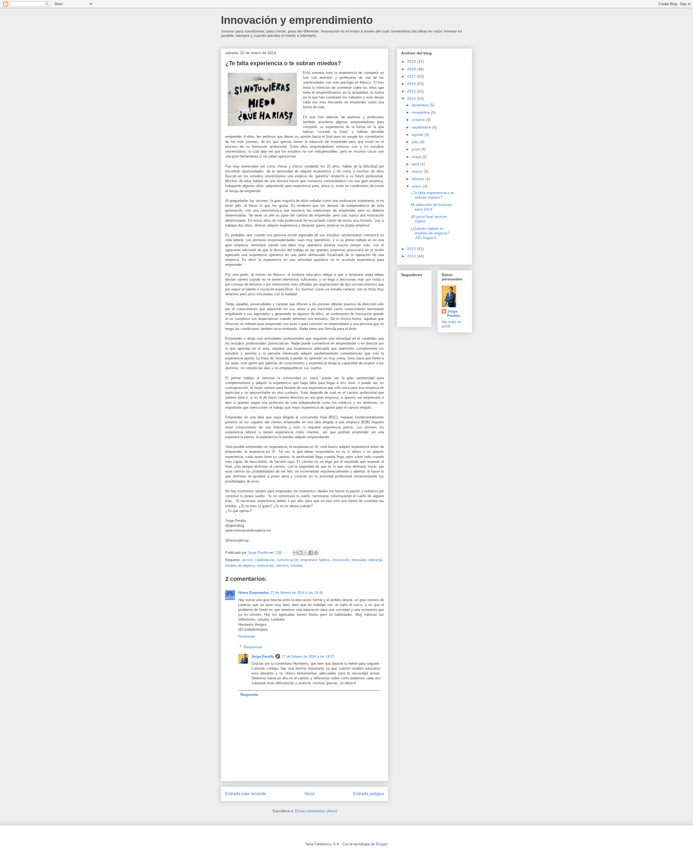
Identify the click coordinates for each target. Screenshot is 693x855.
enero (417, 186)
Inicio (310, 793)
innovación (340, 560)
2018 (412, 69)
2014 (412, 98)
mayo (417, 157)
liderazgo (375, 560)
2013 (412, 249)
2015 (412, 91)
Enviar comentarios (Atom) (316, 811)
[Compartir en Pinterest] (316, 552)
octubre (419, 119)
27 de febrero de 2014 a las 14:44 (296, 593)
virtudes (296, 566)
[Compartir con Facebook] (310, 552)
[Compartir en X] (305, 552)
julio (416, 142)
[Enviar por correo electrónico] (295, 552)
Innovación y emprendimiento (297, 20)
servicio (282, 566)
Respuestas (253, 647)
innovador (358, 560)
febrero (418, 179)
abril (416, 164)
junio (416, 149)
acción (247, 560)
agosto (418, 134)
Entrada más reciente (245, 793)
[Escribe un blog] (300, 552)
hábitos (324, 560)
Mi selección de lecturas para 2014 (431, 206)
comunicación (287, 560)
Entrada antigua (368, 793)
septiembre (422, 127)
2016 (412, 83)
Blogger (381, 844)
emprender (308, 560)
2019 (412, 61)
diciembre (421, 105)
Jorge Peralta (262, 656)
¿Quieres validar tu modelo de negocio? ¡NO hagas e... (430, 233)
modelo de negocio (240, 566)
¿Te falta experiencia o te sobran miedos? (432, 195)
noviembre (421, 112)
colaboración (264, 560)
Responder (246, 636)
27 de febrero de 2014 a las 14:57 (308, 656)
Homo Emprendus (253, 593)
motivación (265, 566)
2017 (412, 76)
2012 (412, 256)
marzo (418, 171)
